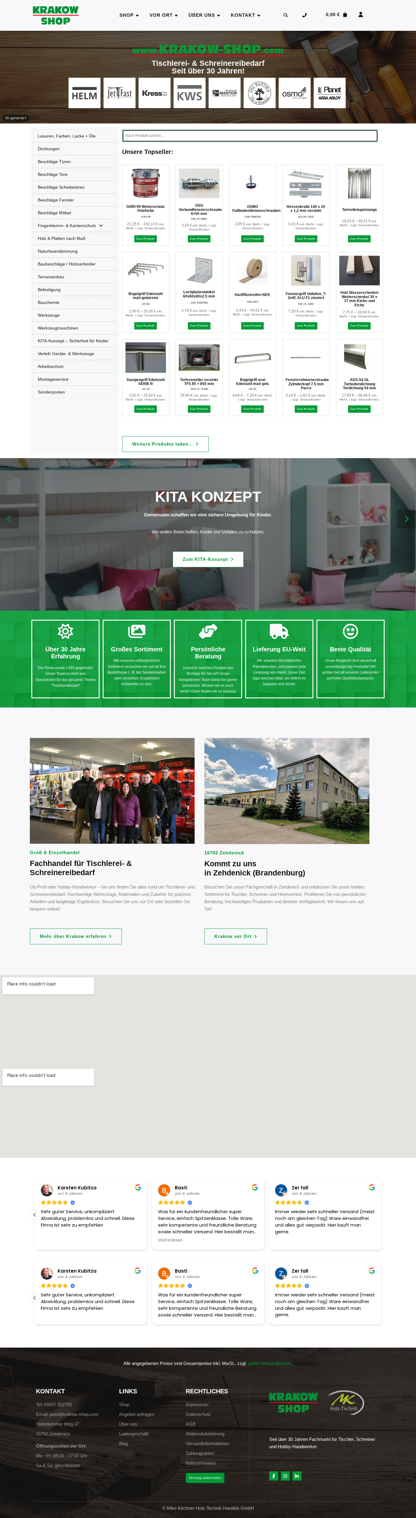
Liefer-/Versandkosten (269, 1363)
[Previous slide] (9, 519)
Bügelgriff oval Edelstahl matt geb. (252, 382)
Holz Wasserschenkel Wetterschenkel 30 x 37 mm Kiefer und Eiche (359, 298)
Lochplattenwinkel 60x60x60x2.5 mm (199, 294)
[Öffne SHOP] (137, 15)
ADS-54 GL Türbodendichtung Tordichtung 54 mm (359, 384)
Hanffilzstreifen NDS (252, 295)
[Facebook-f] (273, 1476)
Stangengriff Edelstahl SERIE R (145, 382)
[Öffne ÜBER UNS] (219, 15)
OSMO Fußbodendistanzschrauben (256, 209)
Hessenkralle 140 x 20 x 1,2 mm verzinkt (306, 209)
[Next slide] (406, 519)
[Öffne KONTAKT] (259, 15)
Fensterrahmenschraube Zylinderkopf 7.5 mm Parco (307, 384)
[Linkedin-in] (296, 1476)
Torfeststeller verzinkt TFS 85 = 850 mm (199, 382)
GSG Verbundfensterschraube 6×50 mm (200, 209)
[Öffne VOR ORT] (176, 15)
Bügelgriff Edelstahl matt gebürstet (146, 296)
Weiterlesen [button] (53, 1240)
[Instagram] (285, 1476)
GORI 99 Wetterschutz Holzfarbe (145, 209)
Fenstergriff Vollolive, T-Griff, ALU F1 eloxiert (306, 296)
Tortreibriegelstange (359, 210)
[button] (165, 444)
